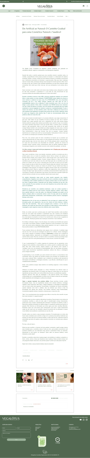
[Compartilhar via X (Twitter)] (26, 360)
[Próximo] (66, 1)
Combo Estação (60, 16)
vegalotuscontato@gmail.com (74, 429)
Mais (66, 16)
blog (36, 429)
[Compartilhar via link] (32, 360)
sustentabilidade (51, 350)
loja (36, 430)
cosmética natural (33, 350)
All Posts (17, 16)
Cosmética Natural (51, 16)
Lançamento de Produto (26, 16)
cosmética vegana (42, 350)
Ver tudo (72, 370)
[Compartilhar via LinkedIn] (29, 360)
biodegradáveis (59, 350)
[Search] (3, 6)
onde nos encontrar (55, 428)
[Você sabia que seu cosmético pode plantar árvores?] (65, 378)
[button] (87, 6)
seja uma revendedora (55, 426)
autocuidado (25, 350)
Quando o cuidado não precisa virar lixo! (24, 385)
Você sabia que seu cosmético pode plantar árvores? (63, 385)
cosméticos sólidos (26, 352)
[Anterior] (23, 1)
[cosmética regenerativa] (45, 378)
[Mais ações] (67, 24)
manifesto (37, 428)
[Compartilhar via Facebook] (23, 360)
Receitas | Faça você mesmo (39, 16)
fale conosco (53, 430)
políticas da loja (54, 429)
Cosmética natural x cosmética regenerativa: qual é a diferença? (45, 385)
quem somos (37, 427)
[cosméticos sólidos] (25, 378)
